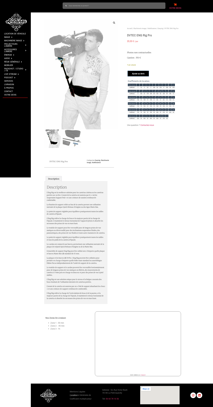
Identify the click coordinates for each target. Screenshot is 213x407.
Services (8, 81)
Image (7, 37)
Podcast (8, 77)
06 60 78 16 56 (112, 399)
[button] (114, 23)
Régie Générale (12, 62)
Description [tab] (53, 179)
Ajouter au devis (138, 73)
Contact (8, 91)
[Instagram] (193, 395)
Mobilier (8, 65)
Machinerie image (139, 28)
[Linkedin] (199, 395)
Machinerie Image (13, 40)
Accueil (129, 28)
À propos (9, 88)
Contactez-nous (147, 125)
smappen (143, 375)
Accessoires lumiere (10, 50)
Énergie (8, 55)
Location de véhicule (15, 34)
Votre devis (10, 95)
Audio (7, 58)
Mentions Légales (77, 391)
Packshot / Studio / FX (13, 70)
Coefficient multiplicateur (80, 399)
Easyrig (160, 28)
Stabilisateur (152, 28)
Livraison (9, 84)
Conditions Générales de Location (80, 395)
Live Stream (10, 74)
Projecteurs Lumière (11, 45)
